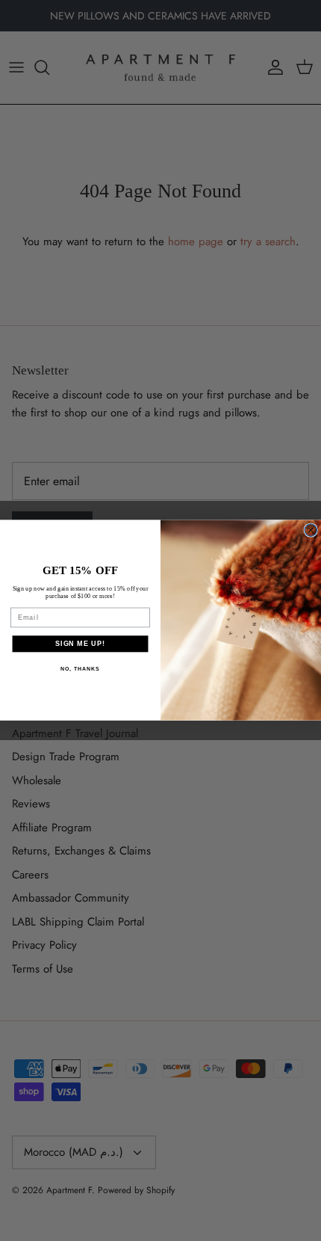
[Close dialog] (311, 530)
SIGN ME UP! (80, 643)
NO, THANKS (79, 669)
